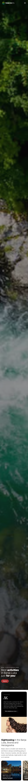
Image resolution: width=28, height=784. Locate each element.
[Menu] (25, 3)
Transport (5, 681)
